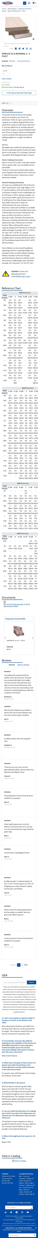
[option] (19, 28)
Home (4, 9)
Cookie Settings (19, 1218)
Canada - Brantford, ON (25, 1192)
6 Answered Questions (23, 61)
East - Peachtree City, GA (26, 1187)
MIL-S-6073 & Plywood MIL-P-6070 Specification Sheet (17, 605)
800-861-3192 (6, 1181)
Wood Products (12, 9)
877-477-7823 (11, 1176)
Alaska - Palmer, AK (24, 1190)
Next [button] (32, 638)
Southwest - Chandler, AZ (26, 1178)
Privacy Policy (19, 1221)
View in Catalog (20, 1161)
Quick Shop (18, 650)
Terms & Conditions (27, 1219)
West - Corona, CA (24, 1176)
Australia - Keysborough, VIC (27, 1194)
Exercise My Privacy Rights (25, 1216)
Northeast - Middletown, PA (26, 1185)
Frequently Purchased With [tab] (15, 619)
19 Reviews (12, 61)
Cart (35, 3)
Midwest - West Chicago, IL (26, 1183)
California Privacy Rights (11, 1216)
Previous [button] (5, 638)
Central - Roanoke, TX (25, 1181)
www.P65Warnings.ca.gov (20, 276)
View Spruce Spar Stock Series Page (20, 93)
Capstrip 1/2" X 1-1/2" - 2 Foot (16, 640)
